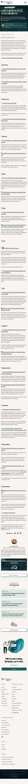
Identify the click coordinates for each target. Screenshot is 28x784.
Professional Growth (14, 585)
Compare (3, 754)
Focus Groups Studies (6, 725)
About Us (3, 744)
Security (3, 696)
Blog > (2, 7)
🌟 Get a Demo (4, 705)
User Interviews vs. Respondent (7, 757)
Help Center (14, 687)
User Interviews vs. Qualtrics (7, 761)
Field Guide (14, 691)
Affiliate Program (15, 707)
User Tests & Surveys (5, 732)
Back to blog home (14, 630)
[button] (25, 2)
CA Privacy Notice (22, 774)
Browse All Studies (5, 722)
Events (13, 700)
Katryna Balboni (9, 23)
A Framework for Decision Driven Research (12, 409)
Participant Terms (11, 774)
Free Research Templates (16, 703)
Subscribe (3, 528)
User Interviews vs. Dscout (7, 759)
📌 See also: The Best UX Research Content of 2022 (12, 58)
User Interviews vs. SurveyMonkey (8, 764)
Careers (3, 747)
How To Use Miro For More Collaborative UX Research (14, 178)
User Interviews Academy (17, 689)
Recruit (3, 687)
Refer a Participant (5, 734)
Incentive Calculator (16, 705)
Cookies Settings (14, 776)
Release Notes (4, 703)
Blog (13, 694)
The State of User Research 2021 (9, 103)
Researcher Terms (6, 774)
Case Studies (4, 700)
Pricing (3, 691)
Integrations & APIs (5, 694)
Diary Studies (4, 727)
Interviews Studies (5, 729)
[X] (24, 575)
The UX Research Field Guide (9, 512)
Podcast (13, 696)
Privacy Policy (17, 774)
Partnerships (4, 749)
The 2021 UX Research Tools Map (11, 248)
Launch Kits (14, 698)
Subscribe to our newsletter (17, 710)
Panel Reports (4, 698)
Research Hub (4, 689)
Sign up (14, 669)
